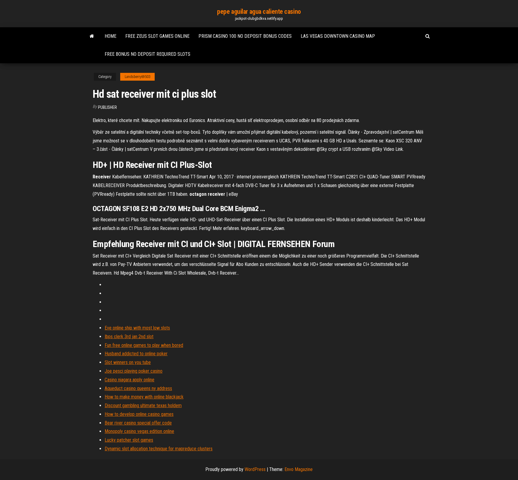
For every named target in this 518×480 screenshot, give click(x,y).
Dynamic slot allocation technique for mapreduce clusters (159, 449)
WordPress (255, 469)
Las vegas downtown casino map (338, 36)
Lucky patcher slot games (129, 440)
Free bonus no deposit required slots (147, 54)
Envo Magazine (298, 469)
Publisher (107, 107)
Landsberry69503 (137, 77)
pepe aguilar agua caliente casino (259, 11)
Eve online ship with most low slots (137, 328)
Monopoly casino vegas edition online (139, 431)
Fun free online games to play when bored (144, 345)
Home (110, 36)
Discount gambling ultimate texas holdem (143, 405)
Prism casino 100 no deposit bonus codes (245, 36)
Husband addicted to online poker (136, 353)
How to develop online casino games (139, 414)
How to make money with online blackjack (144, 397)
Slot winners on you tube (128, 362)
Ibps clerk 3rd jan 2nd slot (129, 336)
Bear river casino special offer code (138, 423)
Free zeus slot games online (157, 36)
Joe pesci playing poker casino (133, 371)
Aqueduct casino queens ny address (138, 388)
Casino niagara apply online (129, 380)
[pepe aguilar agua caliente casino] (92, 36)
